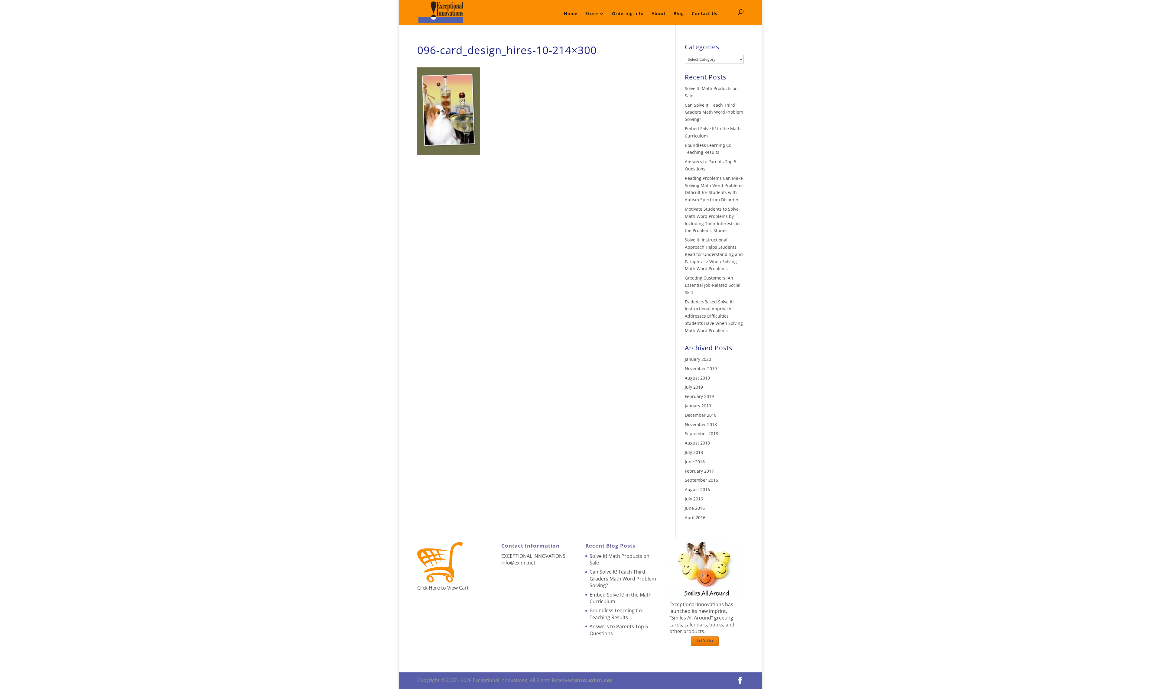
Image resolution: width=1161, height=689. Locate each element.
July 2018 (694, 452)
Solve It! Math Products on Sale (619, 559)
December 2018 (701, 415)
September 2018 (701, 433)
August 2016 (697, 489)
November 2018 (701, 424)
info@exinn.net (518, 562)
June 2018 (695, 461)
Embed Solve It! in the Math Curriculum (621, 598)
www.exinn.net (593, 680)
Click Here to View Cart (443, 587)
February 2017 (699, 471)
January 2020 (698, 359)
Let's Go (705, 641)
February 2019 (699, 396)
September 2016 (701, 480)
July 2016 (694, 499)
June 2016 (695, 508)
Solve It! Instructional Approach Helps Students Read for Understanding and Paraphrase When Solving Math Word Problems (714, 254)
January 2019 (698, 406)
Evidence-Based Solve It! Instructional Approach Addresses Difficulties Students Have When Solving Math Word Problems (714, 316)
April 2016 (695, 517)
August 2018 (697, 443)
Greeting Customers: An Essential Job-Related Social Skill (712, 285)
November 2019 (701, 368)
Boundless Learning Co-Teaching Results (616, 613)
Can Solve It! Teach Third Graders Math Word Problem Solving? (714, 112)
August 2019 (697, 378)
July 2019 (694, 387)
